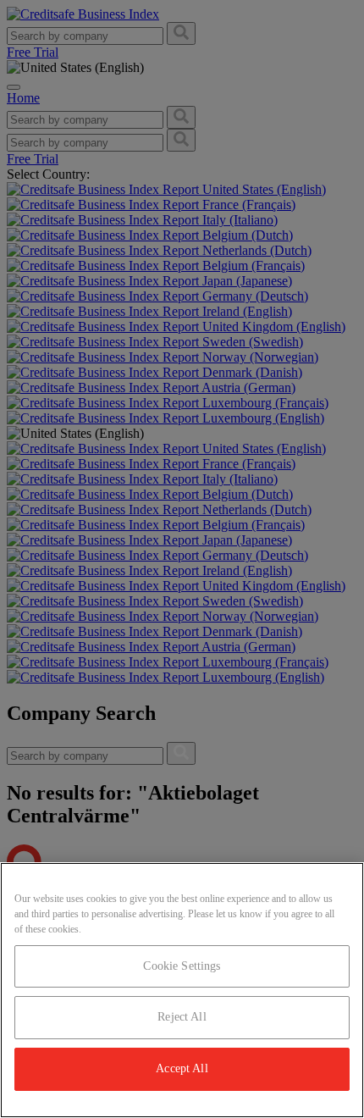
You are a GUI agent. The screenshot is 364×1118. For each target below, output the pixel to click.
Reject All (181, 1016)
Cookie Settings (181, 966)
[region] (182, 990)
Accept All (181, 1068)
